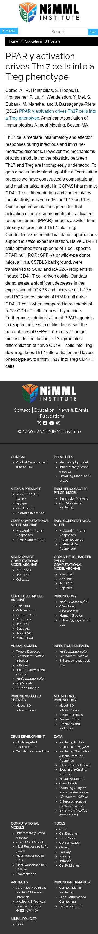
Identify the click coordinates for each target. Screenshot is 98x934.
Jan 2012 (23, 575)
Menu (10, 31)
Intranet (65, 861)
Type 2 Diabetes (28, 651)
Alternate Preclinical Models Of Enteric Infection (31, 892)
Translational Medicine (32, 751)
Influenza (23, 665)
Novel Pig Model (71, 779)
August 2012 (26, 615)
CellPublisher (69, 865)
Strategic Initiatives (30, 513)
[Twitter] (39, 423)
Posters (54, 41)
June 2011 (24, 633)
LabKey (65, 852)
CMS (62, 829)
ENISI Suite (67, 838)
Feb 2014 (23, 606)
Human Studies (71, 615)
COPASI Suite (69, 843)
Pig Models (24, 683)
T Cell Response (71, 540)
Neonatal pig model (73, 462)
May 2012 (66, 574)
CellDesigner (68, 833)
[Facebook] (45, 423)
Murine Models (27, 688)
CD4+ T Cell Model (29, 842)
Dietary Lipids (69, 719)
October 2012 (26, 610)
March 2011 (24, 637)
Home (13, 41)
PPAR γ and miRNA (30, 540)
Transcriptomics (70, 906)
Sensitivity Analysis (73, 498)
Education (44, 410)
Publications (33, 41)
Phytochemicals (71, 715)
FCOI (19, 924)
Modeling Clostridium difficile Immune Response (75, 755)
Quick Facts (24, 508)
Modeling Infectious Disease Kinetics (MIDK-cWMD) (31, 906)
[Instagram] (58, 423)
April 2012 (23, 570)
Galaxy (64, 847)
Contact (22, 410)
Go (93, 32)
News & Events (73, 410)
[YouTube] (51, 423)
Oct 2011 (22, 579)
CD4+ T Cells (68, 783)
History (21, 503)
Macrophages (26, 874)
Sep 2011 (66, 588)
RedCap (65, 856)
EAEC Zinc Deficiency (75, 765)
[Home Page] (49, 12)
